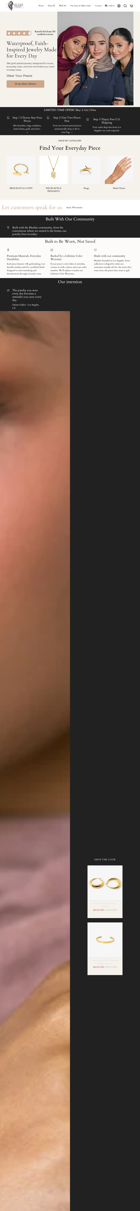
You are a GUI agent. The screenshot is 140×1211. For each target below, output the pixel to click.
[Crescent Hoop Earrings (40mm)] (105, 882)
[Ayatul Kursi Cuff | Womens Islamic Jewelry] (105, 939)
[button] (51, 6)
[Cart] (131, 6)
